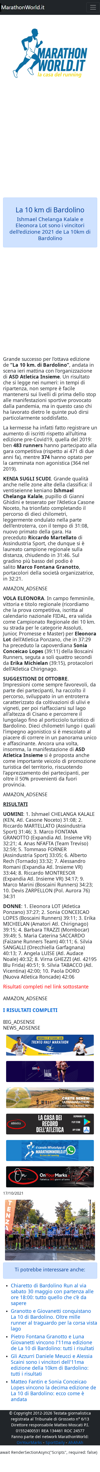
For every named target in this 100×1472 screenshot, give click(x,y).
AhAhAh (75, 1442)
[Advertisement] (50, 141)
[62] (50, 1071)
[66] (50, 1045)
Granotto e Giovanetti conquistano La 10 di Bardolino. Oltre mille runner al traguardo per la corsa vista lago (54, 1320)
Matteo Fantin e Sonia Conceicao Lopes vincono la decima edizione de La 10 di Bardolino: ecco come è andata (53, 1390)
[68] (50, 1177)
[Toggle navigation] (93, 7)
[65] (50, 1150)
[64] (50, 1124)
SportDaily (55, 1442)
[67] (50, 1098)
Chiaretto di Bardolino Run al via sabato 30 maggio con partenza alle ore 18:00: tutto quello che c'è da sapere (52, 1294)
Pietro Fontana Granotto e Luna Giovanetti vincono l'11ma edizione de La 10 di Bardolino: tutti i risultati (52, 1342)
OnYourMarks (29, 1442)
